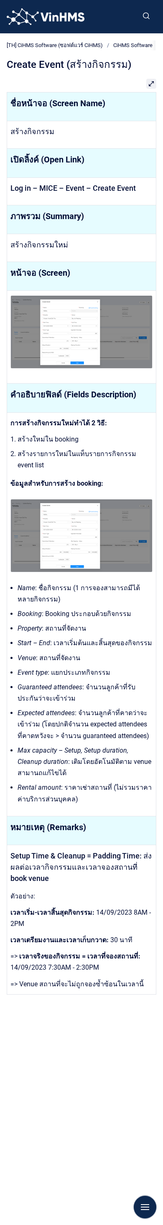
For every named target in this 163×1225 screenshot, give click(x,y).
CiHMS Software (133, 45)
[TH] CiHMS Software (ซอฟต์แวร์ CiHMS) (55, 45)
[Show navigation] (145, 1207)
